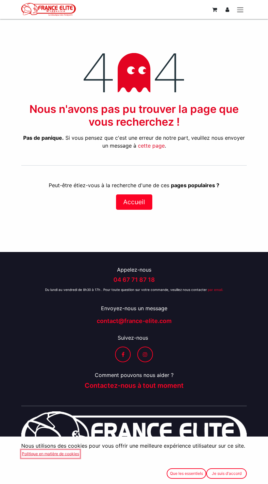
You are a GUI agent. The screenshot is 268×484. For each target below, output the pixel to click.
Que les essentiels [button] (186, 473)
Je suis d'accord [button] (227, 473)
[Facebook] (123, 354)
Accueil (134, 202)
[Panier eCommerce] (214, 9)
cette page (151, 145)
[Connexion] (227, 9)
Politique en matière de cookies (50, 453)
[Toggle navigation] (240, 9)
